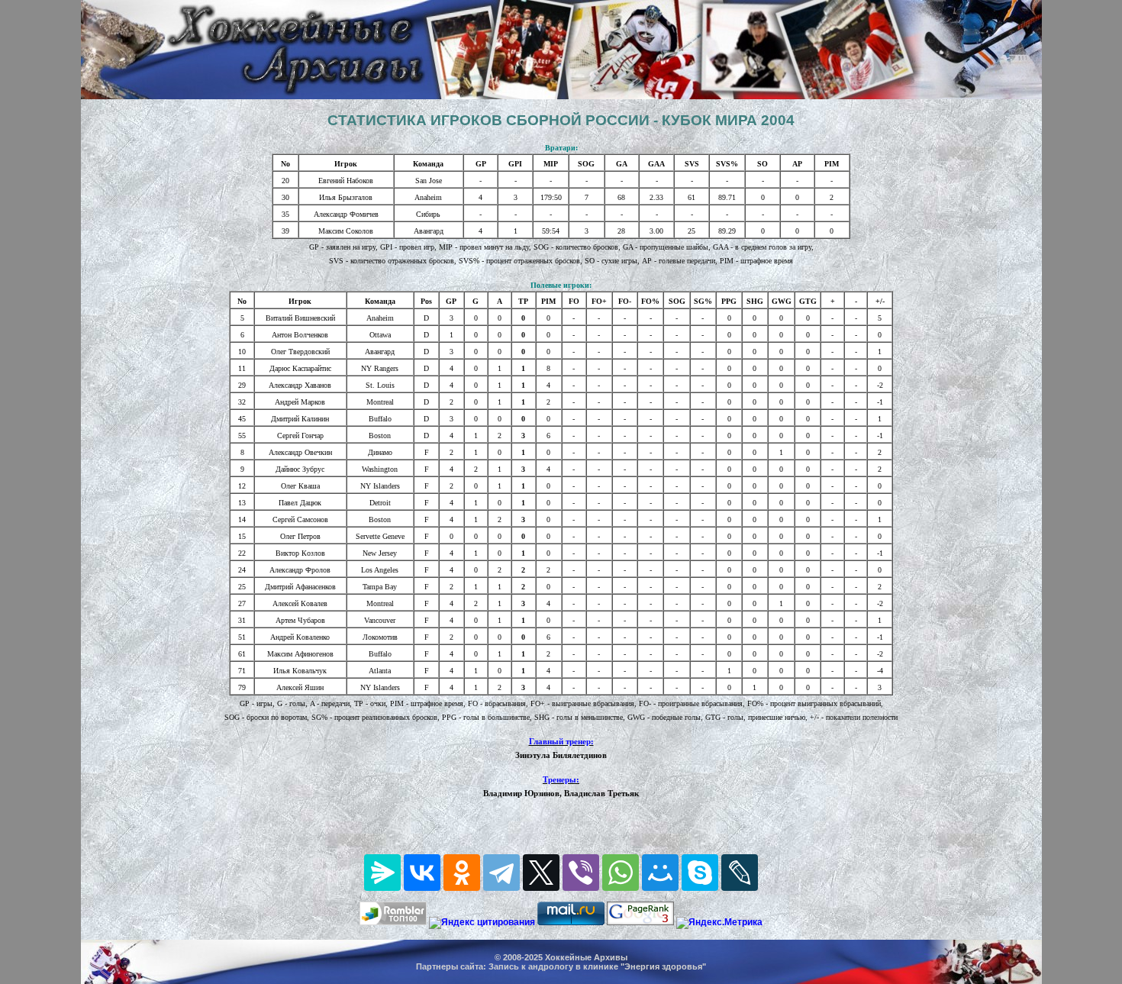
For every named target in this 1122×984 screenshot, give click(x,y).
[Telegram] (501, 872)
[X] (541, 872)
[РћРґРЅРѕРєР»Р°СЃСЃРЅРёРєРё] (461, 872)
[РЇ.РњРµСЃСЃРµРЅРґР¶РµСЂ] (382, 872)
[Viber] (581, 872)
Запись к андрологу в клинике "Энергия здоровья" (597, 966)
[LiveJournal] (739, 872)
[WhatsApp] (620, 872)
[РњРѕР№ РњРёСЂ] (660, 872)
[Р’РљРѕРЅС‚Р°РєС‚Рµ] (422, 872)
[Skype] (700, 872)
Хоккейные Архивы (586, 957)
